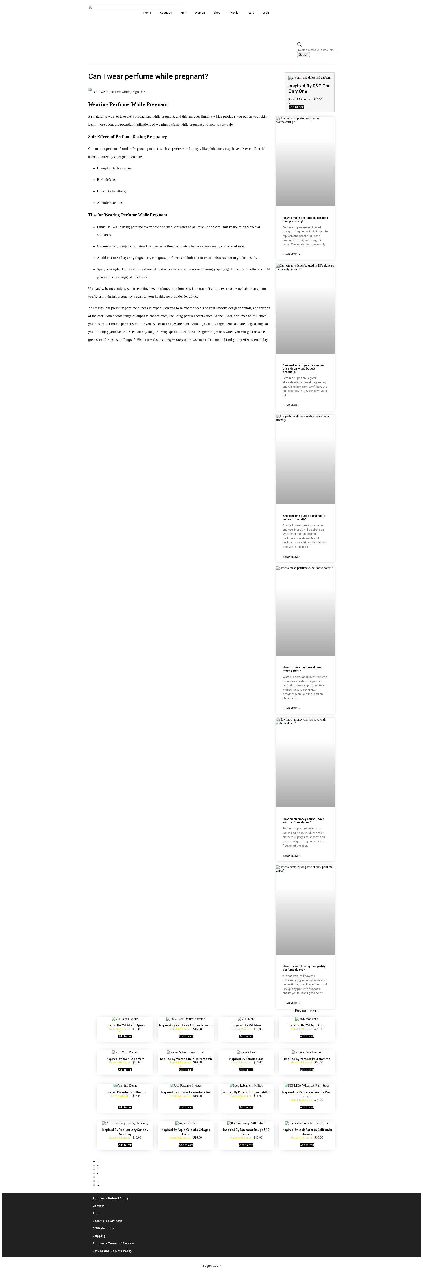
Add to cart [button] (296, 107)
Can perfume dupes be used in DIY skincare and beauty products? (303, 369)
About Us (166, 13)
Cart (251, 13)
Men (183, 13)
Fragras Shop (174, 340)
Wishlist (234, 13)
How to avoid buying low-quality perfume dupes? (304, 968)
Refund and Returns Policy (112, 1251)
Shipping (99, 1236)
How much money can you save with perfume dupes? (303, 820)
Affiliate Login (103, 1228)
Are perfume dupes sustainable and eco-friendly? (304, 517)
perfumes (178, 149)
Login (266, 13)
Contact (98, 1206)
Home (147, 13)
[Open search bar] (299, 45)
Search (303, 54)
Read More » (291, 254)
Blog (96, 1213)
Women (200, 13)
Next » (314, 1011)
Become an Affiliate (107, 1221)
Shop (217, 13)
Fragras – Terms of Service (113, 1243)
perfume (174, 124)
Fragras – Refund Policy (111, 1198)
